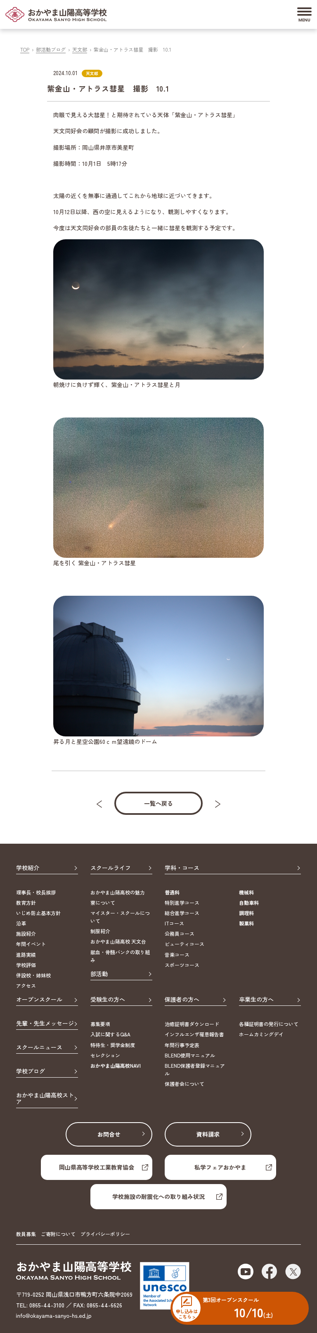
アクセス (26, 985)
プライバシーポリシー (105, 1233)
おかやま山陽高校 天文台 (118, 941)
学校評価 (26, 964)
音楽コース (177, 954)
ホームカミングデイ (261, 1034)
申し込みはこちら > (186, 1313)
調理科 (246, 912)
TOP (24, 49)
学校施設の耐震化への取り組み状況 (158, 1196)
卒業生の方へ (256, 999)
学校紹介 (27, 868)
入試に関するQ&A (110, 1034)
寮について (102, 902)
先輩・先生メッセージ (45, 1023)
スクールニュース (39, 1047)
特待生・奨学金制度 (112, 1044)
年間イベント (31, 943)
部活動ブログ (51, 49)
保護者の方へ (182, 999)
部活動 (99, 974)
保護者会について (184, 1083)
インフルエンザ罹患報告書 (194, 1034)
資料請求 (208, 1134)
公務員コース (179, 933)
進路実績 (26, 954)
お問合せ (109, 1134)
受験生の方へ (107, 999)
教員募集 (26, 1233)
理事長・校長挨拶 (36, 892)
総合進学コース (182, 912)
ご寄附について (58, 1233)
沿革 (21, 923)
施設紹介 (26, 933)
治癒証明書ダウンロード (192, 1023)
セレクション (105, 1055)
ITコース (174, 923)
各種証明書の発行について (268, 1023)
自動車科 (249, 902)
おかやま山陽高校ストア (45, 1099)
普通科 (172, 892)
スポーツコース (182, 964)
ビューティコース (184, 943)
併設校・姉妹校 (33, 975)
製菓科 (246, 923)
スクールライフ (110, 868)
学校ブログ (30, 1071)
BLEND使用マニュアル (190, 1055)
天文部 (79, 49)
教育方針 (26, 902)
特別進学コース (182, 902)
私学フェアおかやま (220, 1167)
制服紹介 (100, 930)
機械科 (246, 892)
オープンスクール (39, 999)
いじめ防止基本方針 (38, 912)
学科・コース (182, 868)
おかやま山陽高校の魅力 (117, 892)
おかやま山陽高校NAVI (115, 1065)
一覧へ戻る (158, 803)
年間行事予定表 (182, 1044)
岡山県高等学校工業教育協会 (96, 1167)
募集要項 (100, 1023)
